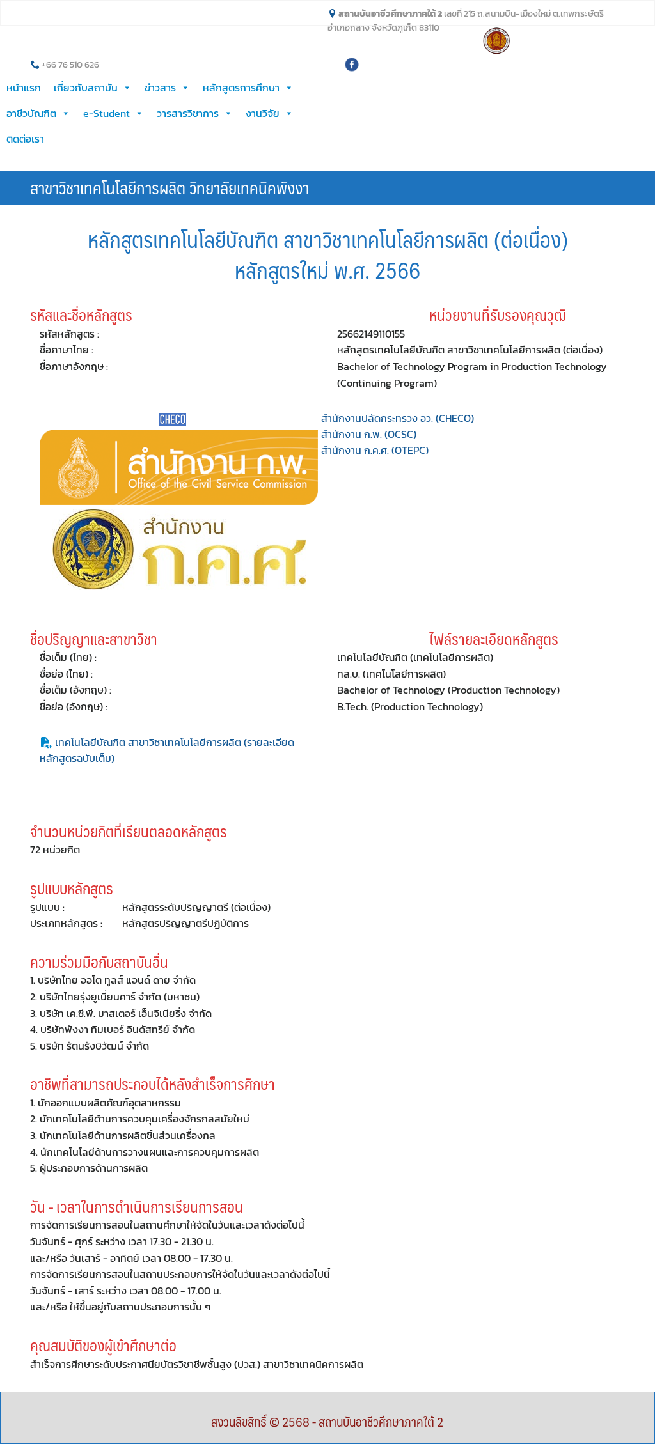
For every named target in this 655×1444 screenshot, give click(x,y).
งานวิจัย (263, 113)
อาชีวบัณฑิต (31, 113)
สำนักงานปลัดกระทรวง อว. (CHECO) (397, 418)
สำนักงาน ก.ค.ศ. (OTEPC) (375, 450)
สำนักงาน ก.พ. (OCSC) (368, 434)
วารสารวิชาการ (188, 113)
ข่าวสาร (160, 87)
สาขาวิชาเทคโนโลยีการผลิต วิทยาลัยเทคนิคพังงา (169, 187)
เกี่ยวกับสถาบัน (86, 87)
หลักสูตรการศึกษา (241, 87)
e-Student (106, 113)
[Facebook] (352, 63)
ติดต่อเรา (25, 138)
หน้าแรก (23, 87)
